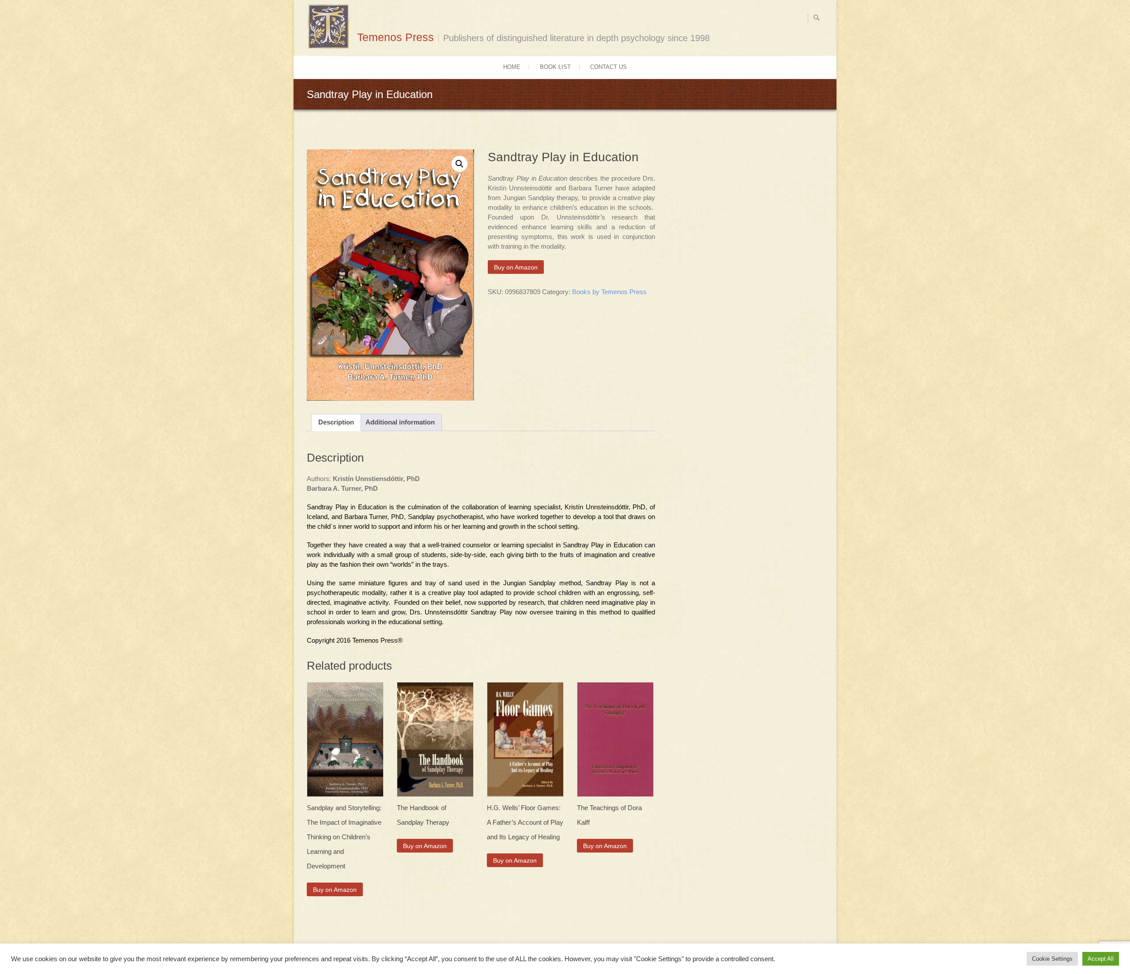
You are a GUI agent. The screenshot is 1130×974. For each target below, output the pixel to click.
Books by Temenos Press (609, 292)
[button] (459, 164)
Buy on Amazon (516, 267)
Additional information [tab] (400, 422)
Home (511, 67)
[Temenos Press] (331, 26)
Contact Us (608, 67)
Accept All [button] (1101, 958)
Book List (555, 67)
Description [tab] (336, 422)
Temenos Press (395, 37)
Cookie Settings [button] (1052, 958)
